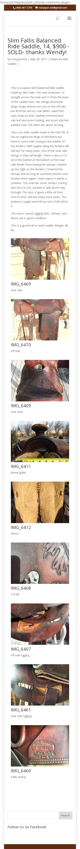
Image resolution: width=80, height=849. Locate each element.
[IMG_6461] (40, 705)
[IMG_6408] (40, 584)
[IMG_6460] (40, 766)
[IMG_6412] (40, 523)
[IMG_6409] (40, 401)
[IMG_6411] (40, 462)
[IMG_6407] (40, 645)
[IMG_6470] (40, 340)
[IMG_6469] (40, 279)
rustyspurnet (19, 59)
